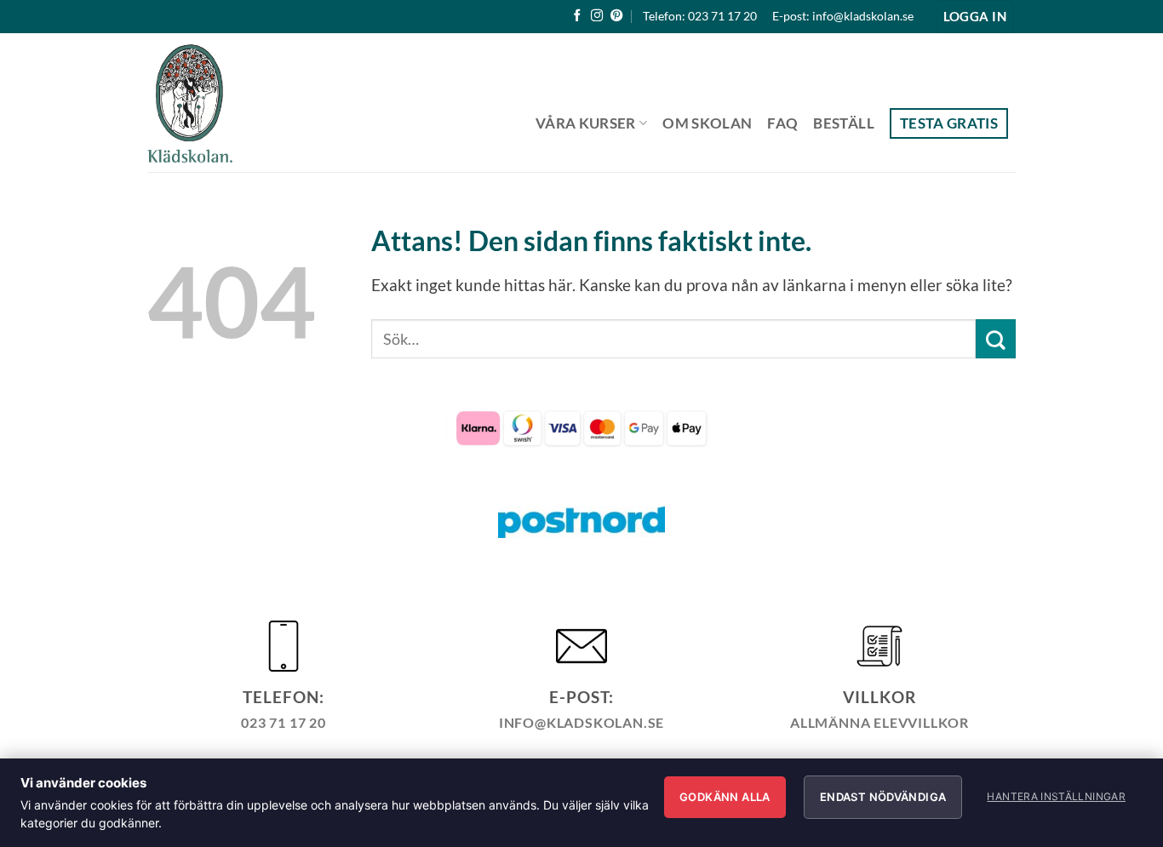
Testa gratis (949, 123)
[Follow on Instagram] (597, 16)
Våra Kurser (586, 123)
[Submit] (996, 338)
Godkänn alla (725, 797)
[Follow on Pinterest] (616, 16)
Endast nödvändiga (883, 797)
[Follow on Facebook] (577, 16)
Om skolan (707, 123)
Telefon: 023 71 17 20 (700, 16)
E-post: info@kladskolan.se (843, 16)
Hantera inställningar (1056, 796)
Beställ (843, 123)
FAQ (782, 123)
